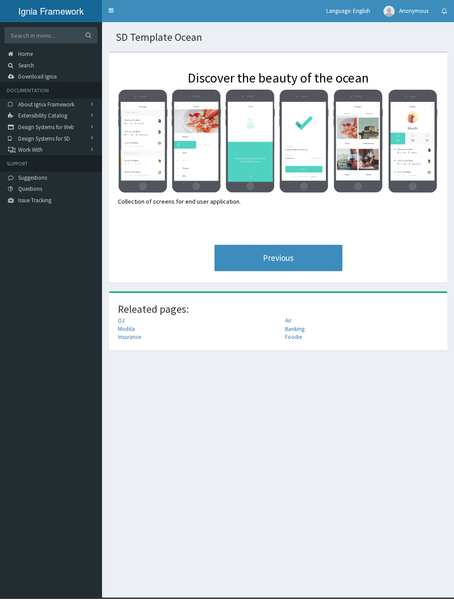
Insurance (129, 337)
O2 (121, 320)
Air (288, 320)
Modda (126, 329)
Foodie (293, 337)
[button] (111, 11)
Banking (295, 329)
